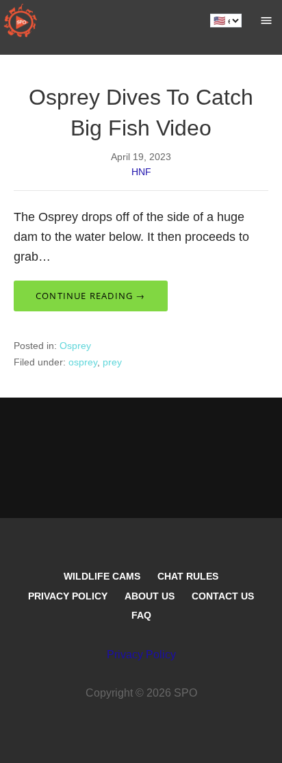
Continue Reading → (91, 295)
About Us (150, 596)
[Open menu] (266, 20)
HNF (141, 171)
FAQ (141, 615)
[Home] (20, 20)
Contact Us (223, 596)
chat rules (187, 576)
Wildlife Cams (102, 576)
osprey (82, 362)
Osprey (75, 345)
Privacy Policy (67, 596)
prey (112, 362)
